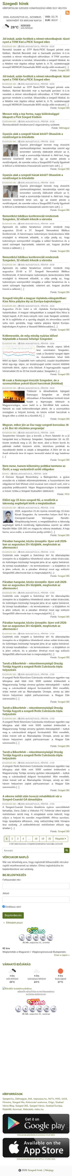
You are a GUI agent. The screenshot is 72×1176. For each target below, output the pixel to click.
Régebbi (60, 838)
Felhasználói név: (12, 879)
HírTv (51, 1098)
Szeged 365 (10, 46)
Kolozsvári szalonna (36, 1102)
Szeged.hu (8, 1098)
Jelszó (6, 893)
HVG (7, 474)
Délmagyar (10, 122)
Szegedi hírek (15, 3)
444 (30, 1098)
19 (43, 838)
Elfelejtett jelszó (14, 922)
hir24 (64, 1098)
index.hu (39, 1109)
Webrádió (28, 1109)
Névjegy (49, 1170)
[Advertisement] (36, 1054)
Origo (51, 1102)
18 (36, 838)
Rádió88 (7, 1109)
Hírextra (7, 1102)
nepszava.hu (40, 1098)
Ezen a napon (61, 955)
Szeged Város (36, 1105)
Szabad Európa (54, 1105)
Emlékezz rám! (13, 906)
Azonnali (17, 1109)
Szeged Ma (18, 1102)
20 (49, 838)
